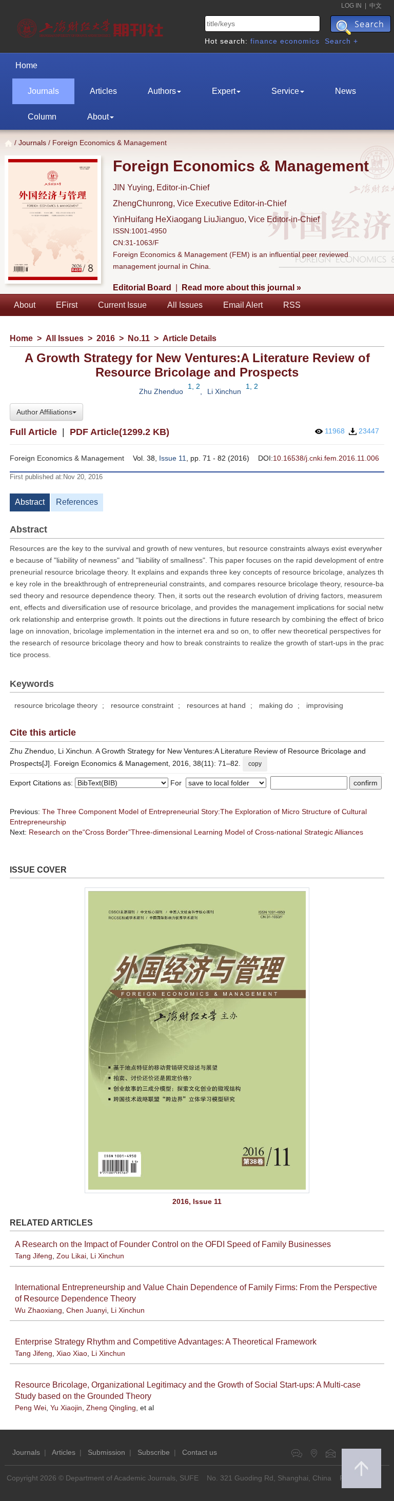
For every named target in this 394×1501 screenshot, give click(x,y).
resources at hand (216, 705)
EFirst (66, 305)
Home (26, 65)
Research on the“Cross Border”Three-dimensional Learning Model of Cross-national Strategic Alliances (196, 832)
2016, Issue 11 (197, 1201)
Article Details (189, 338)
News (345, 91)
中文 (375, 5)
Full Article (33, 432)
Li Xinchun (224, 391)
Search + (341, 41)
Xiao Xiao (71, 1353)
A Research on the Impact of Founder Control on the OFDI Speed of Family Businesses (173, 1244)
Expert (223, 91)
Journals (43, 91)
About (98, 116)
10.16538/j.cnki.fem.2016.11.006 (326, 458)
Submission (106, 1452)
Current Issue (122, 305)
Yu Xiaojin (66, 1408)
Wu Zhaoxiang (38, 1310)
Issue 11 (172, 458)
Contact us (199, 1452)
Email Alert (243, 305)
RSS (292, 305)
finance (264, 41)
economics (300, 41)
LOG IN (351, 5)
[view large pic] (197, 1040)
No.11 (139, 338)
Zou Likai (71, 1256)
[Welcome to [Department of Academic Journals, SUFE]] (91, 26)
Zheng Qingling (111, 1408)
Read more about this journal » (241, 287)
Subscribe (153, 1452)
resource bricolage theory (55, 705)
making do (276, 705)
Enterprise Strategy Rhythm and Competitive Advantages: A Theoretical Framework (166, 1341)
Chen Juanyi (86, 1310)
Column (42, 116)
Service (285, 91)
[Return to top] (361, 1468)
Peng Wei (30, 1408)
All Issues (185, 305)
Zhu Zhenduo (161, 391)
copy (255, 763)
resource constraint (142, 705)
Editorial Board (142, 287)
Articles (103, 91)
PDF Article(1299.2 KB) (119, 432)
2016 (105, 338)
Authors (162, 91)
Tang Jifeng (33, 1256)
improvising (324, 705)
